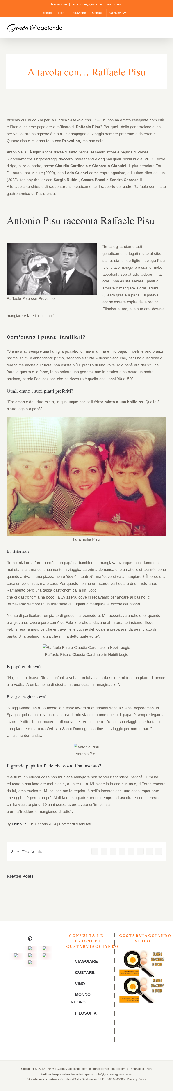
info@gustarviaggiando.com (114, 1074)
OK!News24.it (70, 1079)
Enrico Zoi (19, 824)
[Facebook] (76, 1033)
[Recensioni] (16, 957)
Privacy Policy (137, 1079)
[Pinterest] (89, 1033)
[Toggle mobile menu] (164, 29)
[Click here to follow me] (30, 940)
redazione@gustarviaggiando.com (97, 4)
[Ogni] (44, 950)
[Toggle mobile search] (156, 29)
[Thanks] (30, 957)
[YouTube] (82, 1033)
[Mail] (96, 1033)
